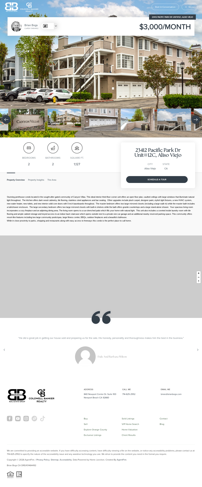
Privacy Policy (43, 459)
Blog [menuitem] (162, 424)
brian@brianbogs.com (171, 394)
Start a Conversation (165, 6)
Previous (4, 349)
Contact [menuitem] (164, 418)
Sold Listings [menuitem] (128, 418)
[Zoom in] (199, 273)
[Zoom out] (199, 277)
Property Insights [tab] (36, 179)
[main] (101, 189)
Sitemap (55, 459)
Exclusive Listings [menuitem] (92, 435)
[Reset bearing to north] (199, 281)
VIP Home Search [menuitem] (130, 424)
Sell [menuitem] (86, 424)
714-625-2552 (128, 394)
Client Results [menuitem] (129, 435)
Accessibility (66, 459)
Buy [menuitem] (86, 418)
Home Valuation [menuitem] (130, 429)
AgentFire (121, 459)
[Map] (101, 276)
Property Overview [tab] (16, 179)
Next (197, 349)
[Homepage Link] (21, 6)
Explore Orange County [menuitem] (95, 429)
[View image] (28, 119)
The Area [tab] (51, 179)
